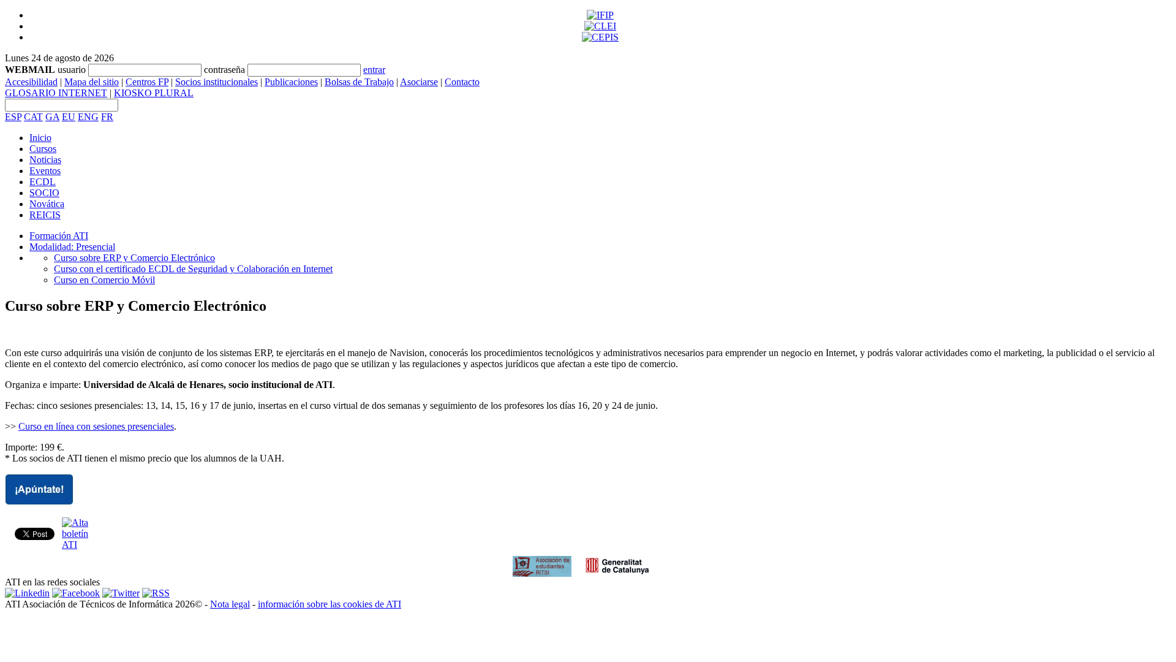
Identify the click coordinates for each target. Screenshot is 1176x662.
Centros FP (147, 82)
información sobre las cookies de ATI (329, 604)
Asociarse (419, 82)
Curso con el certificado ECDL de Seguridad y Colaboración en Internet (193, 269)
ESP (13, 117)
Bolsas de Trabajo (359, 82)
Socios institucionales (216, 82)
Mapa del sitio (91, 82)
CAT (33, 117)
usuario (72, 69)
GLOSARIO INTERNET (56, 93)
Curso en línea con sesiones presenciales (96, 426)
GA (52, 117)
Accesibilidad (31, 82)
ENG (88, 117)
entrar (374, 69)
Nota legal (230, 604)
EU (68, 117)
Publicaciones (291, 82)
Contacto (462, 82)
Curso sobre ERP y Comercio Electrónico (134, 258)
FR (107, 117)
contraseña (224, 69)
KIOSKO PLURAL (154, 93)
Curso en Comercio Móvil (104, 280)
